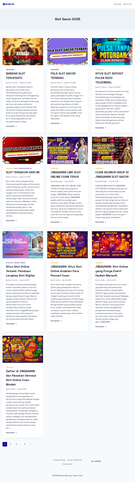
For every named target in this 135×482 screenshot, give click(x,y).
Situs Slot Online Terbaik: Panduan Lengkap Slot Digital (20, 271)
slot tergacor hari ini (23, 168)
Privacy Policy (59, 460)
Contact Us (67, 464)
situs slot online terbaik (15, 262)
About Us (127, 4)
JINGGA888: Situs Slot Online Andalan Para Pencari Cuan (66, 271)
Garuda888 (10, 69)
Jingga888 (99, 69)
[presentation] (23, 51)
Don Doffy (56, 280)
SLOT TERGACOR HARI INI (23, 172)
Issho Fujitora (12, 83)
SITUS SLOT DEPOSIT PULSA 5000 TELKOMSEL (109, 78)
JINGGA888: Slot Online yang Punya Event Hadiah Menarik (111, 271)
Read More (11, 126)
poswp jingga (57, 181)
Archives (117, 4)
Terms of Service (75, 460)
